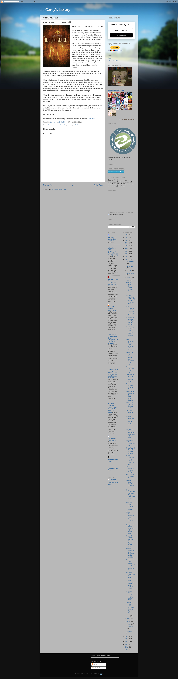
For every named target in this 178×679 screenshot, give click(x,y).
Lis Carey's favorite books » (127, 119)
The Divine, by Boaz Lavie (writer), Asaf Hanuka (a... (130, 332)
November (130, 266)
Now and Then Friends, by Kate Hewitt (129, 506)
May (128, 618)
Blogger (100, 674)
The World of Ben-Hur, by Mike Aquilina (130, 450)
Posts (95, 664)
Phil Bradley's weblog (113, 370)
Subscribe (121, 35)
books (60, 125)
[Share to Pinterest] (81, 122)
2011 (127, 647)
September (130, 273)
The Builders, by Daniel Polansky (130, 386)
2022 (127, 243)
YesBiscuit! (112, 237)
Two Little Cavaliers (111, 404)
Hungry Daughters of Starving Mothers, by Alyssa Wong (130, 300)
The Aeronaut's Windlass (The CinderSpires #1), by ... (130, 495)
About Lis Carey (113, 60)
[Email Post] (69, 122)
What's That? (112, 310)
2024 (127, 237)
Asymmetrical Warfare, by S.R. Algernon (130, 369)
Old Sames (112, 438)
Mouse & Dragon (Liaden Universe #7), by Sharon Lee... (130, 541)
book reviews (52, 125)
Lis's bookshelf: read (116, 90)
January (129, 631)
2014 (127, 639)
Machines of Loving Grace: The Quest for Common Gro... (130, 565)
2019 (127, 251)
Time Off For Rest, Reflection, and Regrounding (113, 253)
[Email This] (73, 122)
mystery (69, 125)
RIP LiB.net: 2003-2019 (111, 342)
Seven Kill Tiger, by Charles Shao (129, 405)
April (128, 621)
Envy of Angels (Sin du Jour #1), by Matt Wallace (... (130, 287)
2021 (127, 246)
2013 (127, 641)
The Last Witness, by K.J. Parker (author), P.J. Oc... (130, 595)
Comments (97, 667)
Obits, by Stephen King (129, 412)
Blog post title (112, 440)
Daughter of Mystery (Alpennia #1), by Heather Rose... (130, 529)
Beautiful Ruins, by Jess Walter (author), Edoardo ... (130, 421)
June (128, 616)
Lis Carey (113, 479)
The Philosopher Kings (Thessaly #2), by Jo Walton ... (130, 311)
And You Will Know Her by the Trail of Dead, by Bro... (130, 460)
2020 (127, 248)
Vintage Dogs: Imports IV (112, 240)
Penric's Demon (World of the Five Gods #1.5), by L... (130, 517)
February (130, 626)
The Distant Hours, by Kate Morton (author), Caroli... (130, 396)
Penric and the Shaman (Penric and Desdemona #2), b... (130, 358)
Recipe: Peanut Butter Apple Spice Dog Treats (112, 409)
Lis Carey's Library (55, 9)
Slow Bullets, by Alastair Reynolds (130, 476)
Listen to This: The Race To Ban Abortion (112, 284)
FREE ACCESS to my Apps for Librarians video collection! (113, 375)
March (129, 624)
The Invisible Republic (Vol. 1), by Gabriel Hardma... (130, 321)
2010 (127, 650)
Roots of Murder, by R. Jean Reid (130, 575)
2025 (127, 235)
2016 (127, 259)
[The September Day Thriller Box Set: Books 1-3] (130, 102)
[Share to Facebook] (79, 122)
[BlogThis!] (75, 122)
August (129, 277)
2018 (127, 254)
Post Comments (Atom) (59, 189)
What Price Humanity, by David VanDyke (130, 469)
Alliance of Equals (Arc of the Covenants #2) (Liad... (130, 433)
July (128, 280)
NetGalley (92, 119)
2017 (127, 256)
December (130, 261)
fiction (64, 125)
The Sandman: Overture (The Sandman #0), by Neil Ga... (130, 344)
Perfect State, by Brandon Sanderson (130, 484)
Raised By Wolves (111, 307)
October (129, 270)
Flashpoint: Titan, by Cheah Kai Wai (130, 443)
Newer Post (48, 185)
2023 (127, 240)
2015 (127, 636)
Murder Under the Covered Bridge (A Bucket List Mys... (130, 553)
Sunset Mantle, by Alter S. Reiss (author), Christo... (130, 584)
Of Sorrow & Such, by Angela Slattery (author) (130, 378)
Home (73, 185)
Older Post (98, 185)
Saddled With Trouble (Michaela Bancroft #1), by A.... (130, 607)
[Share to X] (77, 122)
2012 (127, 644)
